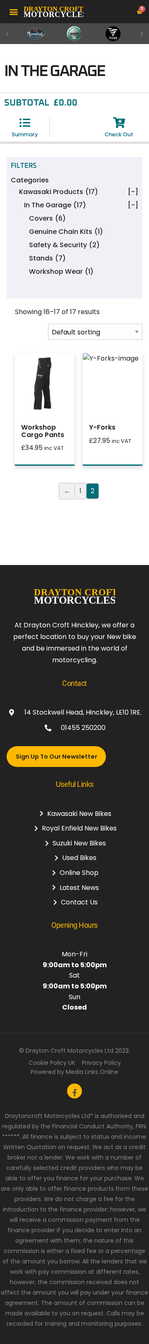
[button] (13, 11)
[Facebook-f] (74, 1091)
